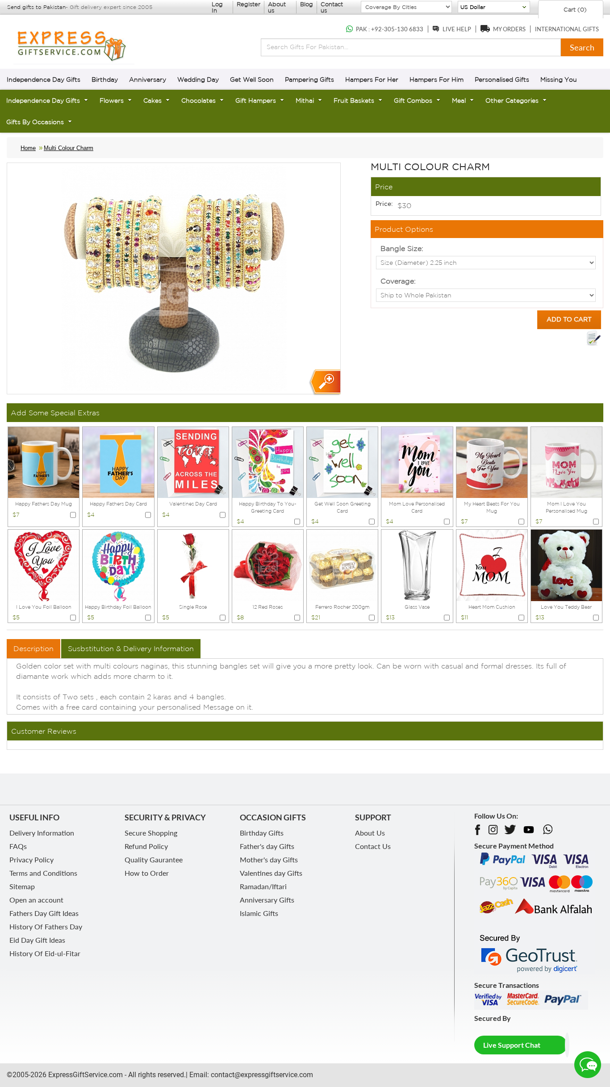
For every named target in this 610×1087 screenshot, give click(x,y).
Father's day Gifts (267, 846)
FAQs (18, 846)
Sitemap (22, 886)
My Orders (509, 29)
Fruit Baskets (354, 100)
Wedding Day (198, 79)
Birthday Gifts (262, 832)
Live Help (457, 29)
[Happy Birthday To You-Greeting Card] (267, 461)
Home (28, 148)
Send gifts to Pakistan (36, 7)
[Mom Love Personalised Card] (416, 461)
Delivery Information (41, 832)
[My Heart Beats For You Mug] (491, 461)
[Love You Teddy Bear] (566, 564)
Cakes (152, 100)
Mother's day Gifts (269, 859)
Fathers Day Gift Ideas (44, 913)
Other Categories (512, 100)
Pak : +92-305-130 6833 (389, 29)
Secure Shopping (151, 832)
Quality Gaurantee (154, 859)
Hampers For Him (436, 79)
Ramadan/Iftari (263, 886)
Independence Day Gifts (43, 79)
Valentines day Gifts (271, 873)
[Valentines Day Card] (193, 461)
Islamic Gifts (259, 913)
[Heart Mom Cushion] (491, 564)
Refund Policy (146, 846)
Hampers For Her (371, 79)
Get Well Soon (252, 79)
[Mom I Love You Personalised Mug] (566, 461)
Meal (459, 100)
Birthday (105, 79)
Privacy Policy (31, 859)
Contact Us (373, 846)
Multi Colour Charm (68, 148)
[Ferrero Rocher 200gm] (342, 564)
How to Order (147, 873)
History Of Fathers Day (45, 926)
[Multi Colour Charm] (324, 382)
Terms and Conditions (43, 873)
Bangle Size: (401, 248)
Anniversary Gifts (267, 899)
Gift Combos (413, 100)
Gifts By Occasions (35, 121)
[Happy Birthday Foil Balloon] (118, 564)
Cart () (574, 9)
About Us (370, 832)
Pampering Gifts (309, 79)
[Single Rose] (193, 564)
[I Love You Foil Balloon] (43, 564)
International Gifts (567, 29)
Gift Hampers (255, 100)
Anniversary (147, 79)
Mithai (305, 100)
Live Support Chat (511, 1045)
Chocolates (198, 100)
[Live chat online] (587, 1064)
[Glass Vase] (416, 564)
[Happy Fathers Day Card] (118, 461)
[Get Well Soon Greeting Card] (342, 461)
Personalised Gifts (502, 79)
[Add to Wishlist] (593, 338)
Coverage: (398, 281)
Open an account (36, 899)
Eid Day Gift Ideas (37, 940)
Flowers (112, 100)
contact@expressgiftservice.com (261, 1074)
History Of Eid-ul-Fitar (44, 953)
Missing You (558, 79)
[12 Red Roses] (267, 564)
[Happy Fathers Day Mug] (43, 461)
